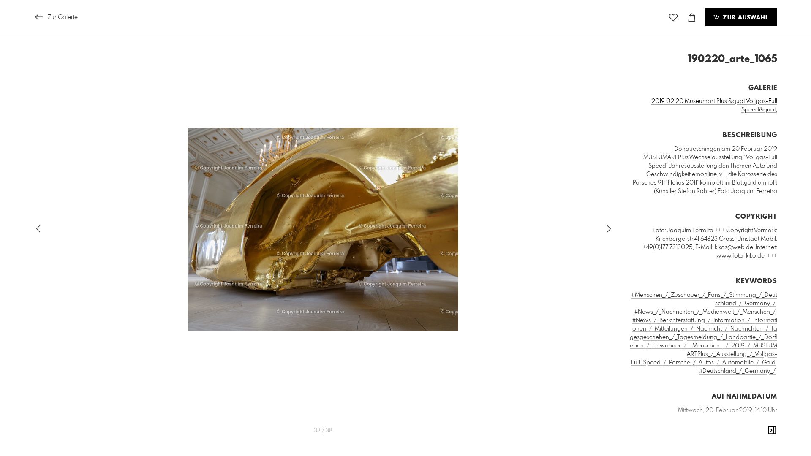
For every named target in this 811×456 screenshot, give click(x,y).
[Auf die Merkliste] (673, 17)
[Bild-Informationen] (772, 430)
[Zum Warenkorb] (692, 17)
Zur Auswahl (745, 18)
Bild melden (763, 448)
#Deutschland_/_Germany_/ (737, 371)
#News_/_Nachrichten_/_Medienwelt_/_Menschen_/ (705, 312)
